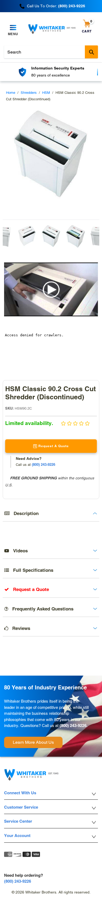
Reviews (19, 628)
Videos (18, 550)
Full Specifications (31, 570)
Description (24, 513)
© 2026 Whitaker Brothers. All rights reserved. (51, 892)
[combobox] (51, 51)
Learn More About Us (33, 742)
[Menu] (13, 28)
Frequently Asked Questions (40, 609)
